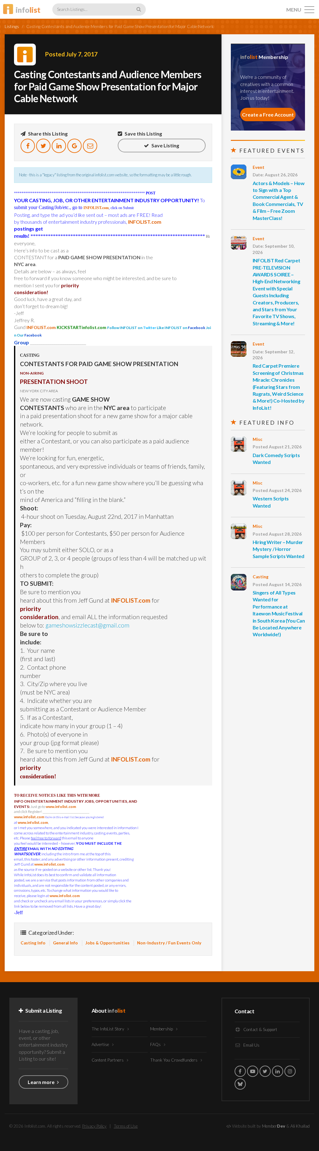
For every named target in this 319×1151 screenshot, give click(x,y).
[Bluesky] (240, 1084)
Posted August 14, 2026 (277, 584)
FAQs (156, 1044)
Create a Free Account (268, 114)
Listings (12, 26)
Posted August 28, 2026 (277, 534)
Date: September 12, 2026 (273, 354)
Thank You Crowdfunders (174, 1060)
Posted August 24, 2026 (277, 490)
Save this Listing (143, 133)
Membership (162, 1028)
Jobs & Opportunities (107, 942)
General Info (65, 942)
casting (261, 576)
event (258, 167)
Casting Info (33, 942)
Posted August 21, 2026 (277, 446)
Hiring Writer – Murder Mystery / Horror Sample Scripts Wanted (278, 549)
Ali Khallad (300, 1126)
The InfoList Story (108, 1028)
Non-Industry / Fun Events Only (169, 942)
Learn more (41, 1082)
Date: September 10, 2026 (273, 249)
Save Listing (164, 145)
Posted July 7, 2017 (71, 54)
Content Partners (108, 1060)
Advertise (101, 1044)
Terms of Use (126, 1126)
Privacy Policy (94, 1126)
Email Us (250, 1045)
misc (257, 439)
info (28, 9)
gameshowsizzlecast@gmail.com (87, 625)
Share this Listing (47, 133)
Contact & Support (259, 1029)
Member (273, 1126)
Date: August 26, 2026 (275, 174)
